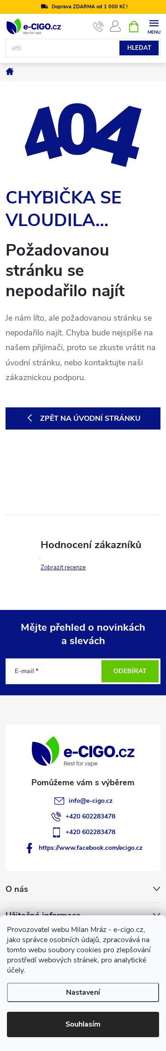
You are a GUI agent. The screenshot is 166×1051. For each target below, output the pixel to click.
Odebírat (130, 671)
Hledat (139, 48)
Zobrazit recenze (63, 567)
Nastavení (83, 992)
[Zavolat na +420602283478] (98, 27)
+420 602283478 (90, 816)
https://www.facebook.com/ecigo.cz (90, 847)
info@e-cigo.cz (91, 800)
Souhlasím (83, 1024)
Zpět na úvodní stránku (90, 418)
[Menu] (154, 26)
